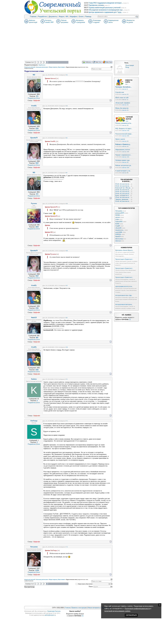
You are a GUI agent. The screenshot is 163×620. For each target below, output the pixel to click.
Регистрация (130, 65)
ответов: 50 (125, 125)
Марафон (73, 16)
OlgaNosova (41, 65)
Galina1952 (119, 221)
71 (67, 420)
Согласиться (131, 615)
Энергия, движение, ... (122, 199)
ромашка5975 (119, 213)
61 (67, 74)
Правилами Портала (53, 611)
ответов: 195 (125, 151)
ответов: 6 (125, 89)
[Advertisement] (81, 44)
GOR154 (118, 234)
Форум (61, 16)
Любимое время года (122, 160)
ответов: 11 (125, 99)
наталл (117, 217)
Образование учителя (122, 149)
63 (66, 137)
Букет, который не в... (122, 195)
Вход (127, 67)
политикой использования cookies (117, 611)
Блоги (81, 16)
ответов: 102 (125, 157)
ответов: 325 (125, 167)
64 (66, 172)
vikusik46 (118, 228)
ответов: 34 (125, 104)
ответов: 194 (125, 135)
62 (67, 105)
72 (67, 547)
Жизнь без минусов (121, 108)
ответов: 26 (125, 162)
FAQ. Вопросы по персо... (124, 128)
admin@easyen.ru (50, 615)
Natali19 (118, 236)
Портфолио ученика (96, 5)
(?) (130, 319)
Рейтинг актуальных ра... (123, 165)
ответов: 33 (125, 110)
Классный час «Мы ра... (123, 188)
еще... (126, 84)
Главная (33, 16)
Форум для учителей (29, 67)
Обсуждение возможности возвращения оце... (106, 10)
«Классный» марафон (122, 103)
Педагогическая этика (71, 67)
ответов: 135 (125, 130)
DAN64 (117, 215)
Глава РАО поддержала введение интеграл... (105, 3)
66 (67, 250)
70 (66, 379)
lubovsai (118, 241)
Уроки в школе (120, 139)
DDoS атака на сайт (122, 97)
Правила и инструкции (79, 607)
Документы (53, 16)
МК (67, 16)
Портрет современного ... (123, 155)
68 (66, 317)
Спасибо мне (119, 92)
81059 (117, 224)
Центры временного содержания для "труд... (105, 12)
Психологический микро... (124, 134)
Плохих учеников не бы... (123, 123)
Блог (38, 98)
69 (67, 347)
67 (67, 285)
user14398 (118, 232)
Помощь (88, 16)
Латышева (118, 211)
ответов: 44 (125, 141)
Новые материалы (94, 607)
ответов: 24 (125, 94)
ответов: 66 (125, 172)
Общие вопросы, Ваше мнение (57, 67)
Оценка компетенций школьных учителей (104, 7)
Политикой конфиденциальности (137, 608)
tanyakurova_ (119, 230)
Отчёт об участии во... (122, 184)
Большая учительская (42, 67)
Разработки (42, 16)
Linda (117, 219)
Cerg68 (117, 226)
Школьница (119, 239)
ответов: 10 (125, 146)
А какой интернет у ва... (123, 171)
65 (67, 203)
